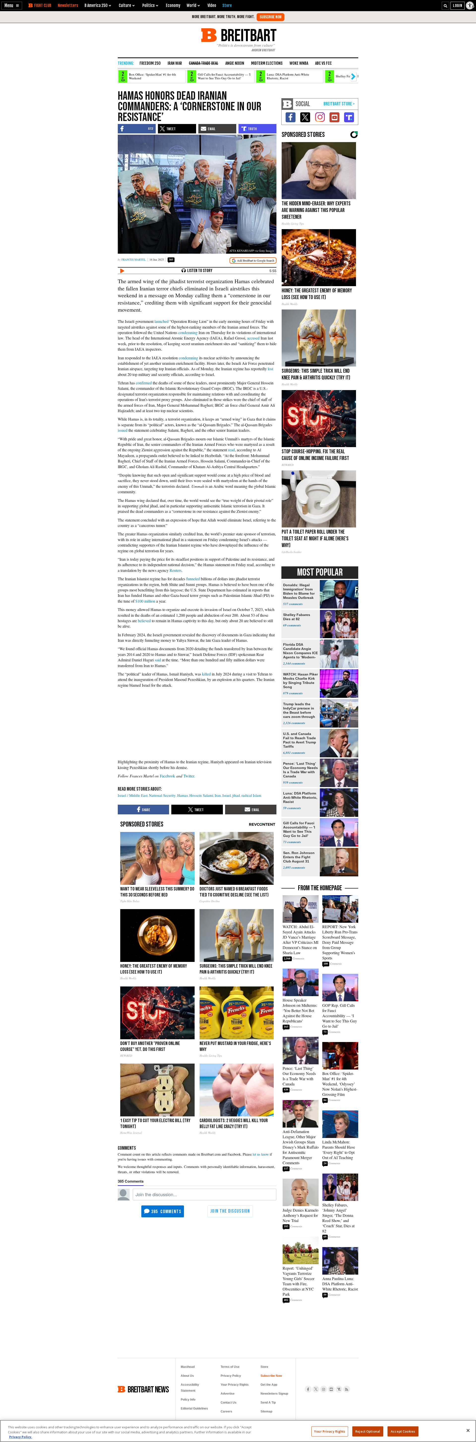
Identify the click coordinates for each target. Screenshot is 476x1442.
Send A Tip (268, 1402)
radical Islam (251, 795)
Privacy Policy (231, 1376)
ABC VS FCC (323, 63)
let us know (261, 1154)
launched (161, 321)
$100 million (145, 601)
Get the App (269, 1384)
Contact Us (229, 1402)
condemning (188, 332)
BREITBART (248, 35)
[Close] (468, 1430)
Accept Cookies (403, 1431)
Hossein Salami (201, 795)
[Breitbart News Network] (287, 104)
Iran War (175, 63)
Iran (218, 795)
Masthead (188, 1367)
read (231, 449)
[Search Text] (445, 6)
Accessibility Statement (190, 1387)
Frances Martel (133, 259)
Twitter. (189, 775)
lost (270, 368)
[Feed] (346, 1389)
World (191, 5)
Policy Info (188, 1399)
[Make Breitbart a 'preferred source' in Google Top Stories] (253, 260)
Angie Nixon (234, 63)
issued (122, 430)
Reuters (175, 570)
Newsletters (68, 5)
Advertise (228, 1393)
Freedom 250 (150, 63)
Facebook (167, 775)
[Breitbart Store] (227, 5)
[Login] (457, 6)
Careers (226, 1411)
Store (264, 1367)
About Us (187, 1376)
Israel (226, 795)
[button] (11, 5)
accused (253, 337)
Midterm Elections (267, 63)
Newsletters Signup (274, 1393)
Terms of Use (230, 1367)
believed (144, 620)
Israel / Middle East (133, 795)
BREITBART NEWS (148, 1389)
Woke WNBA (299, 63)
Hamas (182, 795)
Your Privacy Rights (329, 1431)
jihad (236, 795)
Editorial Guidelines (194, 1408)
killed (206, 673)
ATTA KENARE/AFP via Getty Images (251, 250)
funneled (193, 578)
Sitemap (266, 1411)
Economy (173, 5)
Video (212, 5)
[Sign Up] (270, 17)
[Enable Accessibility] (470, 5)
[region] (238, 1431)
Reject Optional (367, 1431)
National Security (162, 795)
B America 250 (96, 5)
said (158, 659)
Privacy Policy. (20, 1437)
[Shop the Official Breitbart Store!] (339, 104)
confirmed (144, 382)
